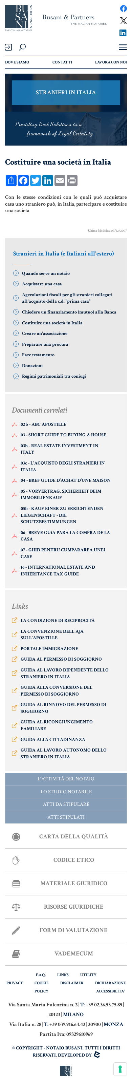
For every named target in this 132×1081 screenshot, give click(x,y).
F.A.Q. (41, 975)
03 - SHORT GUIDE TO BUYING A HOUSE (63, 435)
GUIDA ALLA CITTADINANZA (53, 740)
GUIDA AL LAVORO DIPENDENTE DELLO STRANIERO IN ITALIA (65, 673)
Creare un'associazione (44, 333)
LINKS (63, 975)
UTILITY (88, 975)
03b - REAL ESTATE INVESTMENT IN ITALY (59, 449)
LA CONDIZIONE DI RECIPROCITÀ (58, 621)
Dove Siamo (17, 62)
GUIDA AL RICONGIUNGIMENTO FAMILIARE (57, 725)
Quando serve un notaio (46, 273)
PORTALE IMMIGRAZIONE (49, 649)
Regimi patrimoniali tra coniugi (54, 376)
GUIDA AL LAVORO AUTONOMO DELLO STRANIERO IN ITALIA (64, 753)
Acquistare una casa (42, 284)
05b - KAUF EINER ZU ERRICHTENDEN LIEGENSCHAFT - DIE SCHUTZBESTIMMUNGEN (62, 515)
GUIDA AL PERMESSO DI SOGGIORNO (61, 659)
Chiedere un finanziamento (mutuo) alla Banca (69, 312)
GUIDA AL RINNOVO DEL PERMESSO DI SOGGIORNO (63, 708)
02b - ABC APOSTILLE (43, 424)
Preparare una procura (45, 344)
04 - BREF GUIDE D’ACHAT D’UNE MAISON (66, 480)
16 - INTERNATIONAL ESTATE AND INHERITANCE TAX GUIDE (58, 570)
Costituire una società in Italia (52, 323)
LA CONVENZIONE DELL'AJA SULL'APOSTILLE (52, 634)
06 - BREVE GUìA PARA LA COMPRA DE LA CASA (65, 536)
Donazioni (32, 366)
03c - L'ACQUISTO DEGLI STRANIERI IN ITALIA (63, 466)
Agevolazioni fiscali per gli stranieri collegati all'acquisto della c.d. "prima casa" (67, 298)
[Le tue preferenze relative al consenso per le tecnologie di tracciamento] (120, 1069)
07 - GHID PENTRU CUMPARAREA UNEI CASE (63, 553)
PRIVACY (14, 983)
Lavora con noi (111, 62)
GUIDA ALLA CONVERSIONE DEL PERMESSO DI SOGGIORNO (56, 690)
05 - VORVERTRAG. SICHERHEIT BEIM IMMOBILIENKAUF (61, 494)
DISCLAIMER (72, 983)
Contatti (62, 62)
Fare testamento (38, 355)
